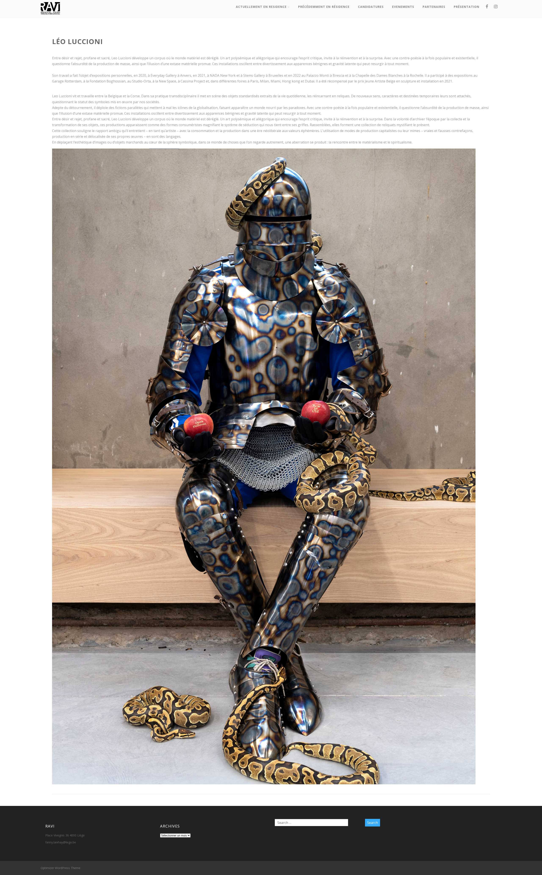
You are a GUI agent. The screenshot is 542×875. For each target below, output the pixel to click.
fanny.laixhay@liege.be (60, 842)
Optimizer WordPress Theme (60, 868)
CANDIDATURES (371, 7)
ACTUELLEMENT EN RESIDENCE (261, 7)
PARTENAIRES (434, 7)
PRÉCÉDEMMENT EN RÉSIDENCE (324, 7)
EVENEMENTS (403, 7)
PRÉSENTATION (466, 7)
